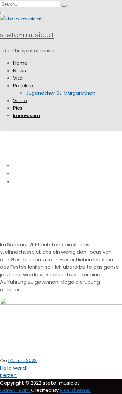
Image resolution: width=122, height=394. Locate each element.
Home (20, 63)
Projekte (23, 85)
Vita (18, 78)
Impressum (26, 115)
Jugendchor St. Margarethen (60, 92)
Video (20, 100)
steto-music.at (27, 35)
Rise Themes (75, 390)
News (19, 70)
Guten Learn (15, 390)
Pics (17, 107)
